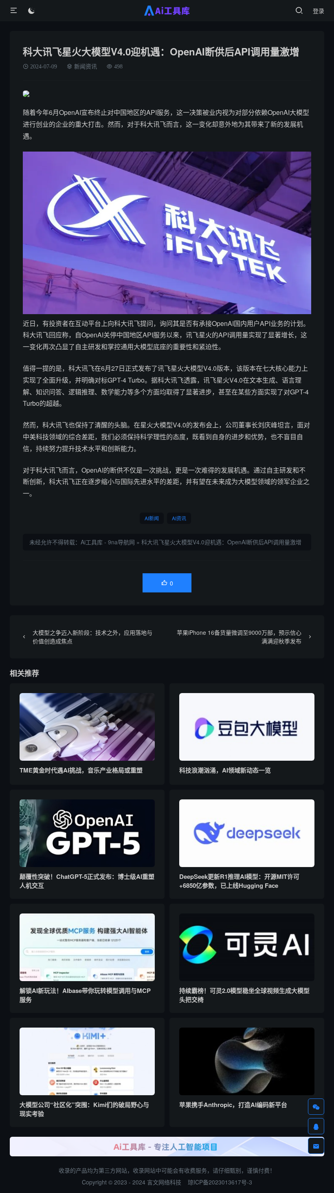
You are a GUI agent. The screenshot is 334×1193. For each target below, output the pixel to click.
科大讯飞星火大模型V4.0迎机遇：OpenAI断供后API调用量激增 (221, 542)
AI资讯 (179, 518)
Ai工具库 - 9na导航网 (108, 542)
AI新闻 (152, 518)
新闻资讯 (85, 66)
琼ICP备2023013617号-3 (220, 1182)
